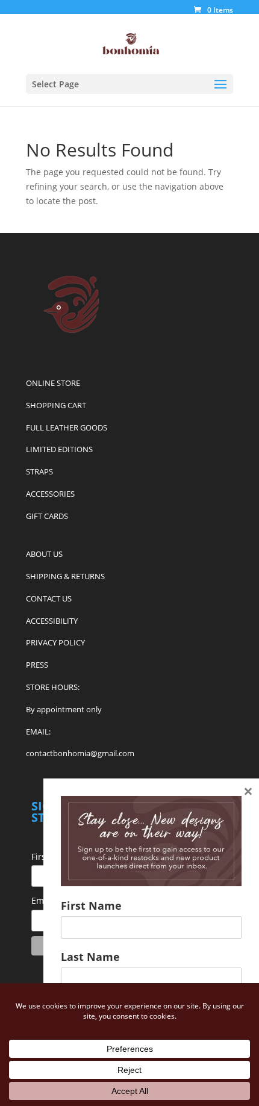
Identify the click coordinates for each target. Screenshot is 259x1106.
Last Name (90, 956)
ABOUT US (44, 553)
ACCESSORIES (50, 493)
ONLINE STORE (53, 382)
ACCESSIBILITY (52, 620)
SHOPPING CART (56, 405)
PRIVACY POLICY (55, 642)
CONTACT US (49, 598)
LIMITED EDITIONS (59, 449)
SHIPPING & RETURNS (65, 576)
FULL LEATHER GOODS (66, 427)
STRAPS (39, 471)
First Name (91, 905)
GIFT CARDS (47, 516)
